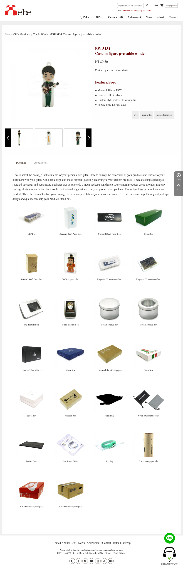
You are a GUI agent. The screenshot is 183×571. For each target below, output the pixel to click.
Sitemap (126, 543)
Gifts (98, 18)
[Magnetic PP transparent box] (109, 252)
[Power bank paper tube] (148, 434)
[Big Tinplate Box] (32, 298)
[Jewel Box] (32, 389)
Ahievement (134, 18)
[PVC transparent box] (70, 252)
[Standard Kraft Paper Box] (70, 207)
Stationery (26, 34)
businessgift (128, 10)
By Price (84, 18)
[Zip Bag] (109, 434)
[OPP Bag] (32, 207)
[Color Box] (148, 207)
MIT (149, 10)
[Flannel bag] (109, 389)
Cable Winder (41, 34)
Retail (116, 543)
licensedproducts (164, 114)
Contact (173, 18)
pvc (136, 114)
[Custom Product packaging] (32, 480)
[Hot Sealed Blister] (70, 434)
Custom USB (115, 18)
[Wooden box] (70, 389)
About (160, 18)
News (149, 18)
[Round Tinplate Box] (109, 298)
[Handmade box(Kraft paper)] (109, 343)
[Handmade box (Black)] (32, 343)
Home (8, 34)
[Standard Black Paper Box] (109, 207)
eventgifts (147, 114)
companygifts (139, 10)
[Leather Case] (32, 434)
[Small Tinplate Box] (70, 298)
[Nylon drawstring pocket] (148, 389)
